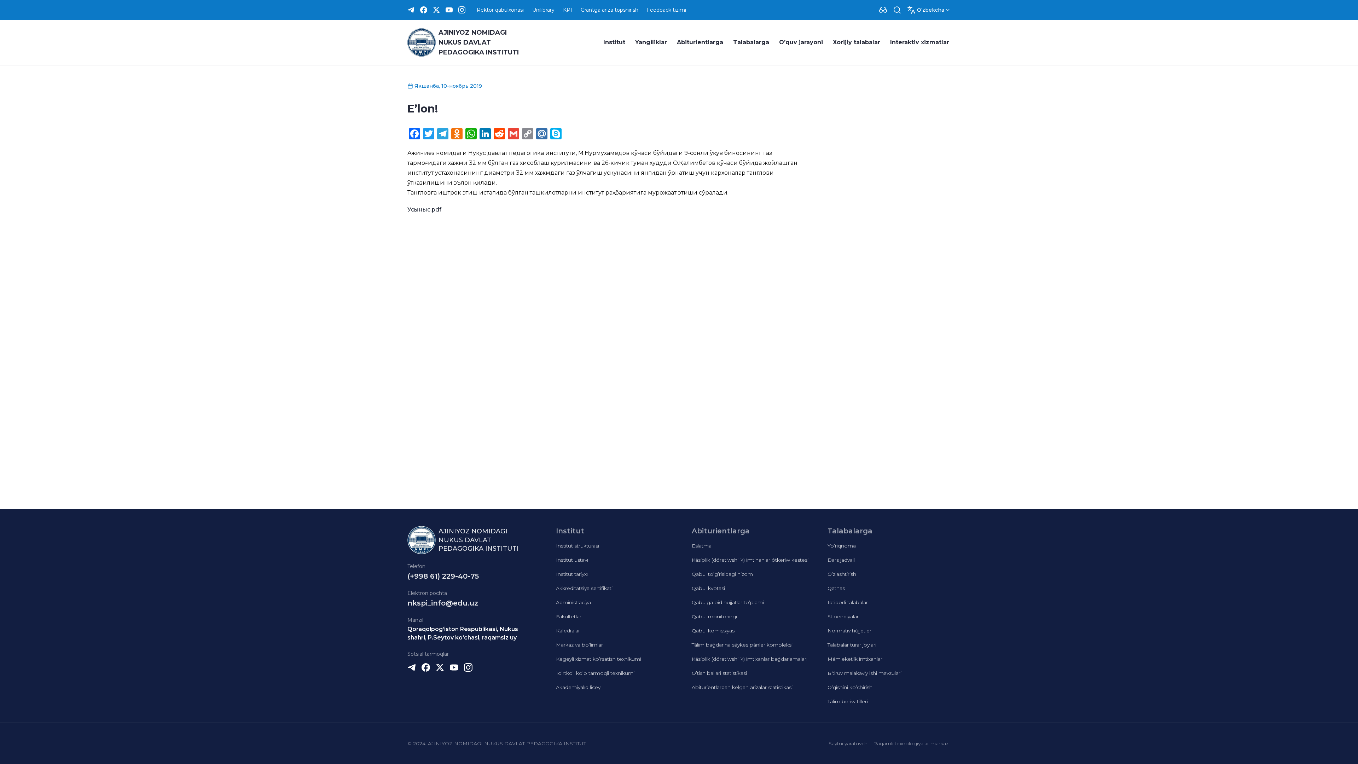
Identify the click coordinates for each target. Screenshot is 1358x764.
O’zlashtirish (842, 574)
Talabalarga (751, 42)
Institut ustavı (572, 560)
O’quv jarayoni (801, 42)
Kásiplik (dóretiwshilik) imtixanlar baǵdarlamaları (749, 659)
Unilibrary (543, 10)
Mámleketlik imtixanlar (855, 659)
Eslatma (702, 546)
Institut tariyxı (572, 574)
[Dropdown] (883, 10)
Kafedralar (568, 630)
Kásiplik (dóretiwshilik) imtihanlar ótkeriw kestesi (750, 560)
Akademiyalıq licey (578, 687)
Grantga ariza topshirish (609, 10)
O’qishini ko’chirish (850, 687)
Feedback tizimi (666, 10)
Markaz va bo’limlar (579, 645)
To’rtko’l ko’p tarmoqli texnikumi (595, 673)
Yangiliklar (651, 42)
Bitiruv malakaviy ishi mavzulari (864, 673)
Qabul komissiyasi (714, 630)
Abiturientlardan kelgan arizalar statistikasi (742, 687)
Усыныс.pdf (424, 209)
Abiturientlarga (700, 42)
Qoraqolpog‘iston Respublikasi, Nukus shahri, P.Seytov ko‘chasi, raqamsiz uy (462, 633)
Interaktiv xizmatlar (919, 42)
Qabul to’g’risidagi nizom (722, 574)
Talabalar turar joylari (852, 645)
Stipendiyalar (843, 616)
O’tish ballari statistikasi (719, 673)
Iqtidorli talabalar (848, 602)
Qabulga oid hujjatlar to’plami (728, 602)
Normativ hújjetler (849, 630)
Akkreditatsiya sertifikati (584, 588)
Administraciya (573, 602)
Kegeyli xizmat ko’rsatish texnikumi (598, 659)
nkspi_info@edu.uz (442, 603)
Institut (614, 42)
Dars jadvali (841, 560)
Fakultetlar (568, 616)
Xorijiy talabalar (856, 42)
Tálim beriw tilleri (848, 701)
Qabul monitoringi (714, 616)
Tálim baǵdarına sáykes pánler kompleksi (742, 645)
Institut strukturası (577, 546)
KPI (567, 10)
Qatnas (836, 588)
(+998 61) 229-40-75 (443, 576)
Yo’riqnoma (842, 546)
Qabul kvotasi (708, 588)
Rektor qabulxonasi (500, 10)
